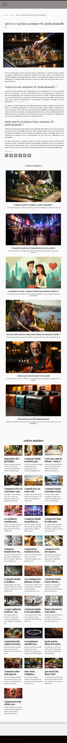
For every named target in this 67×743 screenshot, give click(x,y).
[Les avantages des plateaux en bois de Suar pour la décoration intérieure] (33, 570)
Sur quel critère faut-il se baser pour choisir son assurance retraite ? (33, 334)
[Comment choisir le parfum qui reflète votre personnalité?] (33, 450)
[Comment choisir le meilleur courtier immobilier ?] (33, 186)
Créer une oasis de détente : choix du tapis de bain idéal (53, 461)
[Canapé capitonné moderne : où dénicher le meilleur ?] (13, 600)
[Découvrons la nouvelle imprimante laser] (33, 400)
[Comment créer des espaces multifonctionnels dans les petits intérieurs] (54, 540)
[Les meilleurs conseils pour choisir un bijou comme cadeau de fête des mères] (13, 510)
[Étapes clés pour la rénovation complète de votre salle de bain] (54, 600)
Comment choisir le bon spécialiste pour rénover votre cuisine (33, 613)
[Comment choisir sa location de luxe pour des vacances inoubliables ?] (54, 480)
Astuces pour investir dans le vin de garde (33, 376)
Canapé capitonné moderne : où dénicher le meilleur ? (12, 613)
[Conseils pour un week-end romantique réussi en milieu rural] (33, 480)
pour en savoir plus (18, 101)
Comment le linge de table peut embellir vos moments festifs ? (53, 522)
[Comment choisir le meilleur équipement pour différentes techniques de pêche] (13, 570)
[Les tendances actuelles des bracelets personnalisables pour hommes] (33, 633)
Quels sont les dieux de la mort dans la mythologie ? (52, 645)
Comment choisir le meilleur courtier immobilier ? (33, 205)
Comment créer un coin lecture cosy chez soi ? (13, 491)
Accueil (5, 15)
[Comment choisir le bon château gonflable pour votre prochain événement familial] (54, 570)
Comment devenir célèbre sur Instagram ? (12, 704)
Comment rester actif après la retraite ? (12, 674)
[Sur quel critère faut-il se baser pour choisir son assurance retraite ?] (33, 316)
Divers (12, 15)
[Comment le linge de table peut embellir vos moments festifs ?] (54, 510)
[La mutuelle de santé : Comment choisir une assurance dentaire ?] (33, 272)
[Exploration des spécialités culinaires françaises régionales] (13, 450)
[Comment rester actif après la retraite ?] (13, 663)
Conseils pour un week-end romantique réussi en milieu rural (33, 492)
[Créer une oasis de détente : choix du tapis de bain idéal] (54, 450)
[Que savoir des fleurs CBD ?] (54, 663)
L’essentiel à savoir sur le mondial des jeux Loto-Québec (33, 248)
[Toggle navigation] (5, 4)
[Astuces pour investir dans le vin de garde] (33, 357)
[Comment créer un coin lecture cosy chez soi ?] (13, 480)
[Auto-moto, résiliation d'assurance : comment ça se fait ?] (33, 663)
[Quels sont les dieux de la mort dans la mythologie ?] (54, 633)
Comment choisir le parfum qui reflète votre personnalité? (32, 462)
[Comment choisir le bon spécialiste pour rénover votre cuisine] (33, 600)
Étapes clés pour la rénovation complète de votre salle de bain (53, 613)
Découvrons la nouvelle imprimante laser (33, 419)
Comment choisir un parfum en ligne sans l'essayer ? (33, 522)
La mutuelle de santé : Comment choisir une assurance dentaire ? (33, 291)
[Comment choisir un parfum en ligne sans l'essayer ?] (33, 510)
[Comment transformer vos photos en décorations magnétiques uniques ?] (13, 540)
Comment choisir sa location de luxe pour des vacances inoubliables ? (53, 492)
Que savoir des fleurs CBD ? (51, 672)
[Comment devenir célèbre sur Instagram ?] (13, 693)
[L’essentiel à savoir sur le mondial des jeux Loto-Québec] (33, 229)
